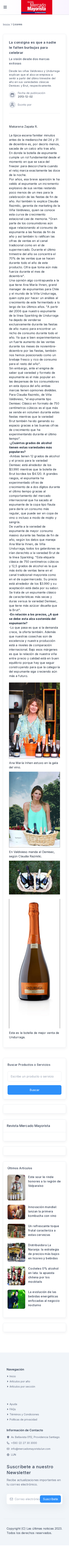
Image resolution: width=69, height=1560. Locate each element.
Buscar (35, 1090)
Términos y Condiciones (24, 1414)
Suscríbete (50, 1499)
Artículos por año (20, 1381)
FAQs (13, 1409)
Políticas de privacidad (23, 1419)
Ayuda (13, 1404)
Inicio (6, 24)
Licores (17, 24)
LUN (13, 1454)
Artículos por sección (22, 1386)
